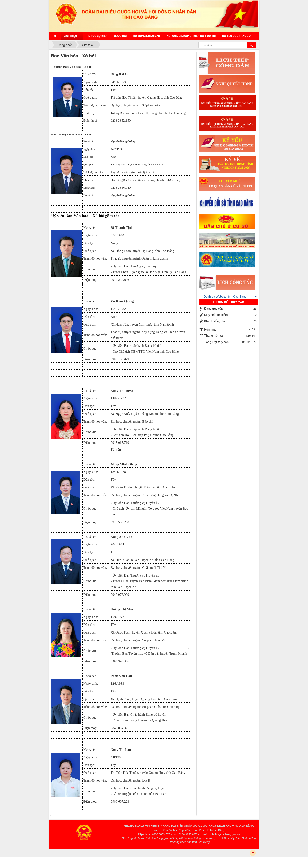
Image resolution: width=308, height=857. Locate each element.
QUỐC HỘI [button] (120, 36)
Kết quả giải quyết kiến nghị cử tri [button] (191, 36)
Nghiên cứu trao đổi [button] (236, 36)
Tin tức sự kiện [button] (96, 36)
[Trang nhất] (55, 36)
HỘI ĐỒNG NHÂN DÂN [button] (146, 36)
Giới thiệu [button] (71, 36)
